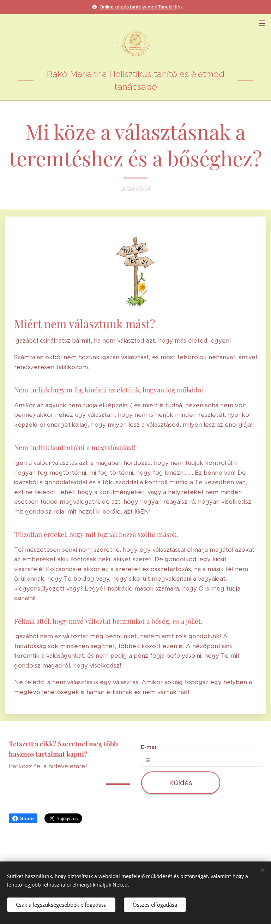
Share (27, 818)
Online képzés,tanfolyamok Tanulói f (138, 7)
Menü (262, 23)
